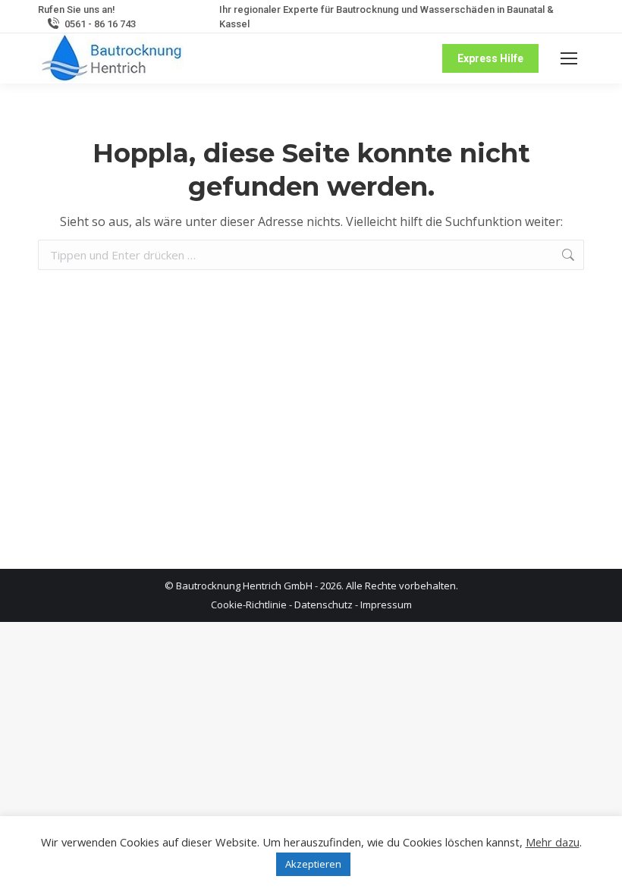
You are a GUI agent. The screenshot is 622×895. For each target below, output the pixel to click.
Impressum (386, 604)
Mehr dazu (553, 842)
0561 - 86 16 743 (100, 24)
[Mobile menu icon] (569, 58)
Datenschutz (323, 604)
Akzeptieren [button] (313, 864)
